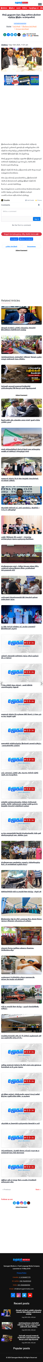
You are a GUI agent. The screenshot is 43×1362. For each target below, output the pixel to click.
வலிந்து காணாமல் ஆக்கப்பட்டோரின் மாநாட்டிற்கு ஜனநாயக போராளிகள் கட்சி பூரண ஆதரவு (21, 1066)
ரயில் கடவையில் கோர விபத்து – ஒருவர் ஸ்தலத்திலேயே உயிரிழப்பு (20, 1007)
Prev (1, 683)
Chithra (4, 45)
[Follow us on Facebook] (18, 1202)
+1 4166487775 (24, 1277)
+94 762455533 (25, 1281)
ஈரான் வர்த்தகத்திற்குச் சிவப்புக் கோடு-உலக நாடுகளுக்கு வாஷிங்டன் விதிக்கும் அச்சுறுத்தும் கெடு (20, 450)
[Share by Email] (19, 34)
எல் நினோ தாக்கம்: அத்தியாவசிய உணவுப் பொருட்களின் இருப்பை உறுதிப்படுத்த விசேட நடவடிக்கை (20, 1095)
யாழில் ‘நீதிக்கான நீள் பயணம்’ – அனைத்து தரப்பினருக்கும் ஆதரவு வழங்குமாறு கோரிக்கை (17, 538)
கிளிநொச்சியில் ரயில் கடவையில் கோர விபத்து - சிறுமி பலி (21, 892)
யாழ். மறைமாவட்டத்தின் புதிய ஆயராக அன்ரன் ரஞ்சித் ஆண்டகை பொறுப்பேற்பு (19, 774)
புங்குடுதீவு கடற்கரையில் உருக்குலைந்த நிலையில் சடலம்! (20, 1123)
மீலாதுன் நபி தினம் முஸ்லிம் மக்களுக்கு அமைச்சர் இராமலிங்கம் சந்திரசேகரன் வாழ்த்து (18, 329)
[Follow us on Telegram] (14, 1202)
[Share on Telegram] (15, 34)
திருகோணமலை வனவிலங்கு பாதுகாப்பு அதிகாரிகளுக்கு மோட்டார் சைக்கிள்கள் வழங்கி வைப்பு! (20, 863)
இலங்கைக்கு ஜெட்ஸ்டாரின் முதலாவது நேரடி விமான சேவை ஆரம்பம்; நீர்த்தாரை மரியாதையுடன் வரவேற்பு (21, 920)
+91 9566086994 (23, 1285)
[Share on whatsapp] (4, 34)
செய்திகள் (16, 26)
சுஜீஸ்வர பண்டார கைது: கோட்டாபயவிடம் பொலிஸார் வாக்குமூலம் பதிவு (18, 1181)
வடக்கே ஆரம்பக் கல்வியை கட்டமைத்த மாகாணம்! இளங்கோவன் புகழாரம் (18, 628)
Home (8, 26)
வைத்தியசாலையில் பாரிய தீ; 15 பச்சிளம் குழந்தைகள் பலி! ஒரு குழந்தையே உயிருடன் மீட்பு (21, 1037)
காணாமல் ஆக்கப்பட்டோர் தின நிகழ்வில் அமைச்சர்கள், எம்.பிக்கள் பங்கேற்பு (20, 479)
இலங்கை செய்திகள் (29, 26)
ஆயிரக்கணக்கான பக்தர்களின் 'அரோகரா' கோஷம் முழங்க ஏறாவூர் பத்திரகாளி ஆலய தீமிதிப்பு (21, 358)
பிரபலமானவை (31, 246)
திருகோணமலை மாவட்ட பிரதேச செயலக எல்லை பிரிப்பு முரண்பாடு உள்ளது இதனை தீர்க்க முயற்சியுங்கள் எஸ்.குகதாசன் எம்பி (20, 568)
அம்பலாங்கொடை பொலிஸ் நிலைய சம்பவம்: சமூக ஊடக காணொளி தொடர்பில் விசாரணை (20, 1152)
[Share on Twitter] (11, 34)
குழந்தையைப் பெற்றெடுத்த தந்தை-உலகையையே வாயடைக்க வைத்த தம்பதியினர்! (18, 978)
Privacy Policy (21, 1273)
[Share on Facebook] (8, 34)
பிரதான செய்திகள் (22, 29)
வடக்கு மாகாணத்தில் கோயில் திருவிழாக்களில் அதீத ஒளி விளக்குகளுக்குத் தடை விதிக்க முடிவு (21, 834)
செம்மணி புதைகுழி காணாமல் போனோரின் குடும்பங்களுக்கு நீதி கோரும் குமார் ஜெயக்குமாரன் (18, 387)
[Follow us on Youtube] (28, 1202)
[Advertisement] (21, 113)
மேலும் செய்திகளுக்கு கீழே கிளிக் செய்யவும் (21, 234)
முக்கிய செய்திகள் (11, 246)
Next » (38, 1189)
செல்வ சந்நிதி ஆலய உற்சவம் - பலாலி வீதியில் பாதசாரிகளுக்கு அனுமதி (16, 686)
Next (41, 683)
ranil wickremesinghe (20, 23)
